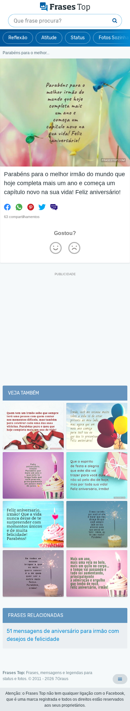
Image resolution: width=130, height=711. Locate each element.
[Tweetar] (42, 207)
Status (78, 38)
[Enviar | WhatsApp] (19, 207)
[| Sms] (54, 207)
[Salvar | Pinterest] (31, 207)
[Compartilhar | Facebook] (7, 207)
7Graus (61, 678)
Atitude (49, 38)
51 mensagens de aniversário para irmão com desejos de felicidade (63, 635)
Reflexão (17, 38)
